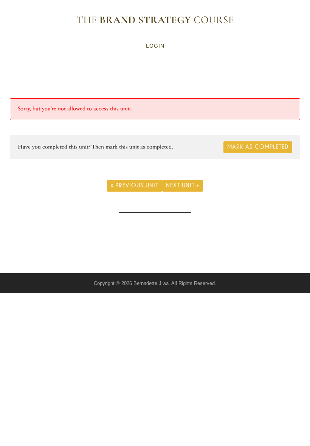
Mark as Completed (257, 147)
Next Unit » (182, 185)
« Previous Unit (134, 185)
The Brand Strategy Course (155, 20)
